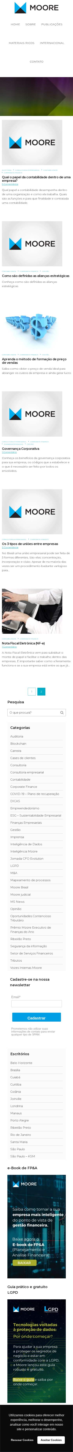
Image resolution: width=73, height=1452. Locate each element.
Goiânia (15, 1091)
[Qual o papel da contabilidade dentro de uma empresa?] (32, 142)
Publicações (51, 24)
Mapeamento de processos (30, 880)
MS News (17, 902)
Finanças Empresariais (26, 822)
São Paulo (17, 1149)
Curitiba (15, 1084)
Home (15, 24)
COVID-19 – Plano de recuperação (34, 794)
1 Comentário (9, 452)
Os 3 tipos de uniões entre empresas (30, 544)
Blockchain (18, 743)
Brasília (15, 1070)
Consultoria (18, 765)
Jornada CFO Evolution (26, 858)
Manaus (16, 1113)
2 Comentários (10, 547)
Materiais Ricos (21, 43)
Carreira (15, 751)
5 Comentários (10, 184)
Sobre (31, 24)
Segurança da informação (28, 946)
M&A (13, 873)
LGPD (14, 866)
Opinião (15, 909)
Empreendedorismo (13, 444)
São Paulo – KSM (22, 1156)
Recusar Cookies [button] (22, 1440)
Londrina (16, 1106)
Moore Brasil (19, 887)
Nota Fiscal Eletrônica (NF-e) (23, 643)
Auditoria (6, 170)
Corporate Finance (13, 173)
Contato (36, 61)
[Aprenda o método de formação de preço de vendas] (32, 327)
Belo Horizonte (21, 1063)
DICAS (15, 801)
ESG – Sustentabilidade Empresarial (35, 815)
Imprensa (17, 837)
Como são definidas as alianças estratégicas (35, 276)
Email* (15, 997)
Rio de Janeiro (20, 1135)
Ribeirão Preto (20, 939)
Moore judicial (20, 894)
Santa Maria (18, 1142)
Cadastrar (36, 1018)
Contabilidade (50, 170)
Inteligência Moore (24, 851)
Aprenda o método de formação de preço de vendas (34, 361)
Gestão (45, 271)
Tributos (16, 960)
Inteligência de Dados (26, 844)
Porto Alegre (19, 1120)
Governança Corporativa (20, 449)
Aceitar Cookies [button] (51, 1440)
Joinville (15, 1099)
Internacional (52, 43)
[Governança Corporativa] (32, 414)
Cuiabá (15, 1077)
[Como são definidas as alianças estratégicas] (32, 243)
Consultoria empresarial (27, 170)
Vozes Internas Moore (26, 968)
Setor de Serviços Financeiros (31, 953)
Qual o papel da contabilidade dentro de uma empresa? (36, 179)
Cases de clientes (22, 758)
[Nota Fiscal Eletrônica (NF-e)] (32, 611)
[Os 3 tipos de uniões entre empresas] (32, 511)
